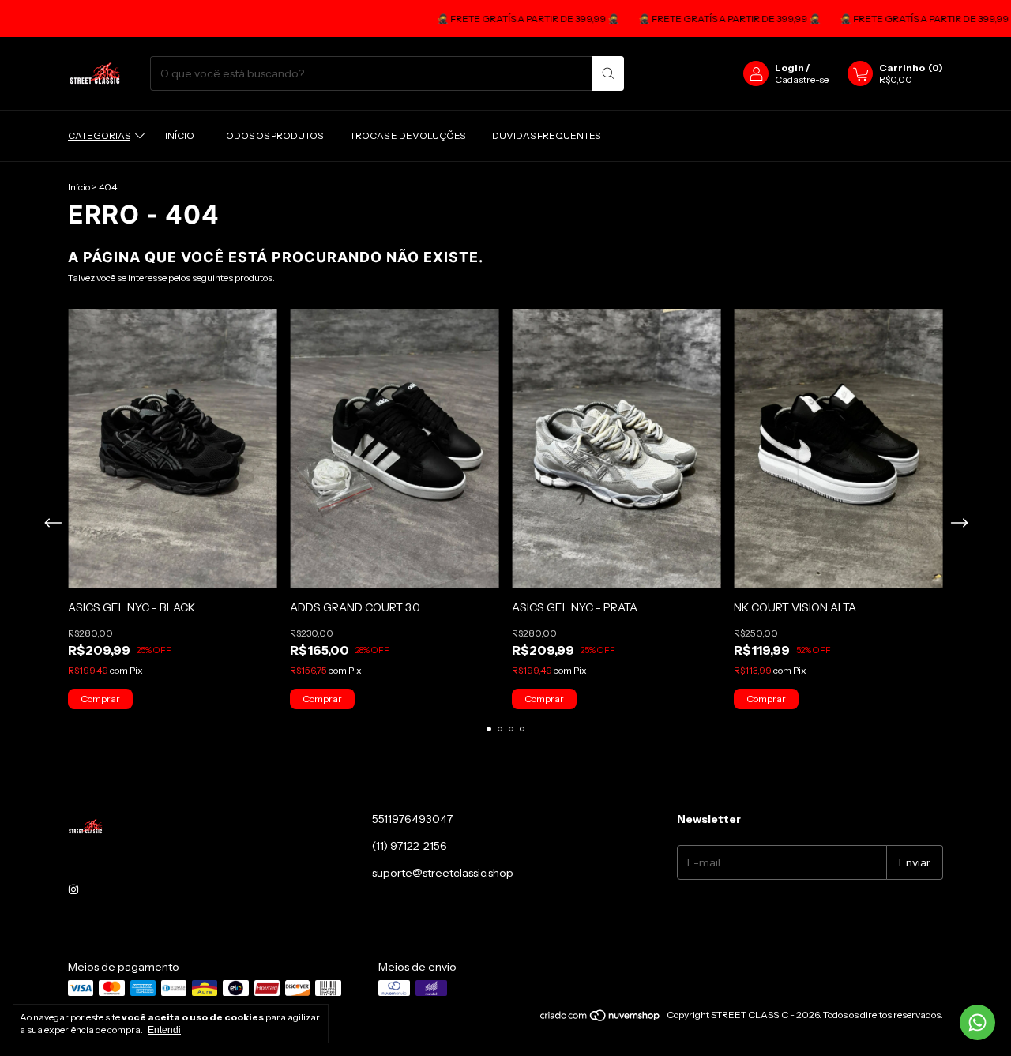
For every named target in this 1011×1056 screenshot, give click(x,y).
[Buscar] (608, 73)
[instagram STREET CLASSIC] (73, 889)
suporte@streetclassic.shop (442, 873)
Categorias (99, 135)
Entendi (164, 1029)
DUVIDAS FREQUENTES (546, 135)
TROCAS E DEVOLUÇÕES (407, 135)
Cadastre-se (802, 79)
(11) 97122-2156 (409, 846)
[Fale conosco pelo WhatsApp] (977, 1022)
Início (179, 135)
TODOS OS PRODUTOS (272, 135)
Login (789, 67)
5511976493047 (412, 819)
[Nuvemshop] (600, 1018)
